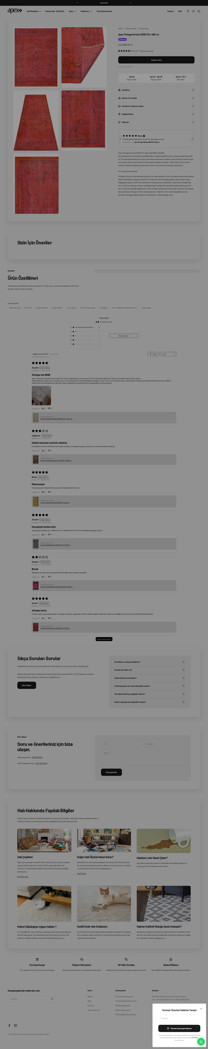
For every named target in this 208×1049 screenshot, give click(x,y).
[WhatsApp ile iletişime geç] (201, 1041)
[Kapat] (201, 1008)
